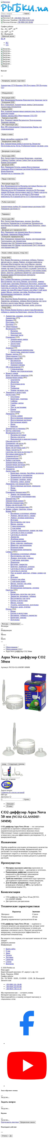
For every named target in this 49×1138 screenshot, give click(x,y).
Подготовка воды (8, 146)
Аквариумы (8, 85)
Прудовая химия (13, 445)
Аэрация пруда (21, 197)
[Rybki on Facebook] (27, 1043)
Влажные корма (7, 275)
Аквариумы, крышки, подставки (19, 316)
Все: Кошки (6, 260)
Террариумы (8, 243)
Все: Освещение (8, 105)
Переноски (24, 284)
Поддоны (10, 324)
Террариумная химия (25, 243)
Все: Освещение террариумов (13, 239)
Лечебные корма (24, 270)
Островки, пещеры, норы (21, 225)
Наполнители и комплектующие (19, 188)
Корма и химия (12, 373)
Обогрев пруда (8, 190)
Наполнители (29, 100)
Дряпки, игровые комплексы (30, 262)
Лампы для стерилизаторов (21, 371)
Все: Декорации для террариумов (14, 232)
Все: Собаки (6, 279)
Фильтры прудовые (28, 186)
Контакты (10, 964)
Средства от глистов (9, 288)
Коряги (26, 234)
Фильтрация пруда (13, 433)
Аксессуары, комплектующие (22, 352)
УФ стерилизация (13, 367)
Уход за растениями (35, 160)
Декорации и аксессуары (16, 392)
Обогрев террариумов (15, 503)
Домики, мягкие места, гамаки (22, 516)
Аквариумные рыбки (11, 207)
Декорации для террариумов (17, 484)
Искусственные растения (20, 169)
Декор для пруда (12, 450)
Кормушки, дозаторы (33, 158)
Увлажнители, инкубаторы (21, 477)
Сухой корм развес (18, 581)
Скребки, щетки (15, 160)
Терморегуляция (12, 358)
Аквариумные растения (33, 207)
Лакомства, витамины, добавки (14, 301)
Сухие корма (21, 266)
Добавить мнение (8, 943)
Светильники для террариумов (13, 241)
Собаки (9, 552)
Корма (15, 299)
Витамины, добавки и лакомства (23, 615)
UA (7, 45)
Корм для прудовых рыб (21, 192)
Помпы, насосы (9, 116)
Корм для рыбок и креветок (14, 139)
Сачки (24, 160)
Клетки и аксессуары (10, 303)
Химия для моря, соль (39, 146)
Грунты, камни (20, 167)
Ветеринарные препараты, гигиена (15, 294)
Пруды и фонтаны (13, 431)
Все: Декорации (7, 167)
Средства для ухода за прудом (17, 194)
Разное (4, 162)
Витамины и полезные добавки (24, 260)
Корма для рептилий (25, 245)
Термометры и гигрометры (20, 223)
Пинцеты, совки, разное (20, 482)
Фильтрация (11, 329)
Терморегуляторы (8, 122)
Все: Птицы (6, 310)
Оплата (9, 955)
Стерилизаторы (26, 127)
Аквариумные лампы (23, 105)
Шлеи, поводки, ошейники (12, 273)
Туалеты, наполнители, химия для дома (26, 530)
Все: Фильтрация (8, 100)
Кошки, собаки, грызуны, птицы (19, 509)
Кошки (9, 511)
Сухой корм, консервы (10, 284)
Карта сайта (10, 949)
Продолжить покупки (10, 1122)
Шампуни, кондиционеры (34, 273)
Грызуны (9, 590)
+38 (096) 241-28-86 (25, 22)
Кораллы (9, 171)
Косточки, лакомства (37, 284)
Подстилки (39, 312)
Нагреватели (24, 120)
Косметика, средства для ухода (30, 299)
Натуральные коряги (39, 169)
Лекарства (36, 144)
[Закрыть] (2, 637)
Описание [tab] (10, 804)
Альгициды (27, 144)
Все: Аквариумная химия (11, 144)
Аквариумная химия (14, 378)
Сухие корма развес (39, 270)
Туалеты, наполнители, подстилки (20, 304)
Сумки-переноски (8, 266)
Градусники (12, 162)
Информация (15, 624)
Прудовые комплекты (15, 454)
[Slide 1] (5, 771)
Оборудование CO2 (27, 116)
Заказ (8, 953)
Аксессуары (6, 107)
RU (7, 43)
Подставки (33, 85)
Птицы (9, 609)
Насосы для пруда (17, 437)
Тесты (18, 146)
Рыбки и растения (13, 460)
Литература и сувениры (12, 173)
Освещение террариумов (16, 492)
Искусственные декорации (21, 418)
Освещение (10, 337)
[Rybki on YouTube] (27, 1086)
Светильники (37, 105)
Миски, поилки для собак (17, 292)
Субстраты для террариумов (17, 507)
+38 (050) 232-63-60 (26, 20)
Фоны (3, 171)
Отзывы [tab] (9, 806)
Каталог (5, 66)
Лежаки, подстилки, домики (32, 281)
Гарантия (9, 959)
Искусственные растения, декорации (25, 486)
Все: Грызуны (7, 299)
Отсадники (20, 158)
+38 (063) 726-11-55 (22, 18)
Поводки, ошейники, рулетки (13, 286)
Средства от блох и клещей (25, 268)
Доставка (9, 957)
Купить (26, 799)
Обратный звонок (8, 36)
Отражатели (16, 107)
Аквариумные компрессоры (24, 111)
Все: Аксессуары (8, 158)
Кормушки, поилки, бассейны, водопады (27, 473)
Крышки (21, 85)
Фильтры (19, 100)
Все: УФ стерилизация (10, 127)
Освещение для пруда (26, 190)
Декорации (10, 414)
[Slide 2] (15, 771)
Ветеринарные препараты (24, 275)
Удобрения (25, 146)
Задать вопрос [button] (6, 790)
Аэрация (9, 348)
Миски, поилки (35, 264)
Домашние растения (10, 209)
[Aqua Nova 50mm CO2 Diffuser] (24, 692)
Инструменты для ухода (19, 264)
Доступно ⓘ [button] (6, 797)
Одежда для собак (29, 290)
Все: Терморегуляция (10, 120)
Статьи (8, 962)
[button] (5, 16)
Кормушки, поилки (26, 312)
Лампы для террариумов (35, 239)
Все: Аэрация (6, 111)
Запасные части (41, 100)
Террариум (10, 469)
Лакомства (12, 270)
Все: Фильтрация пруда (10, 186)
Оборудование (11, 327)
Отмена (4, 1136)
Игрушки (5, 264)
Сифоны (4, 160)
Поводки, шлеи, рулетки (32, 305)
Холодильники (35, 120)
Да (11, 1136)
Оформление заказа (27, 1122)
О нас (8, 951)
